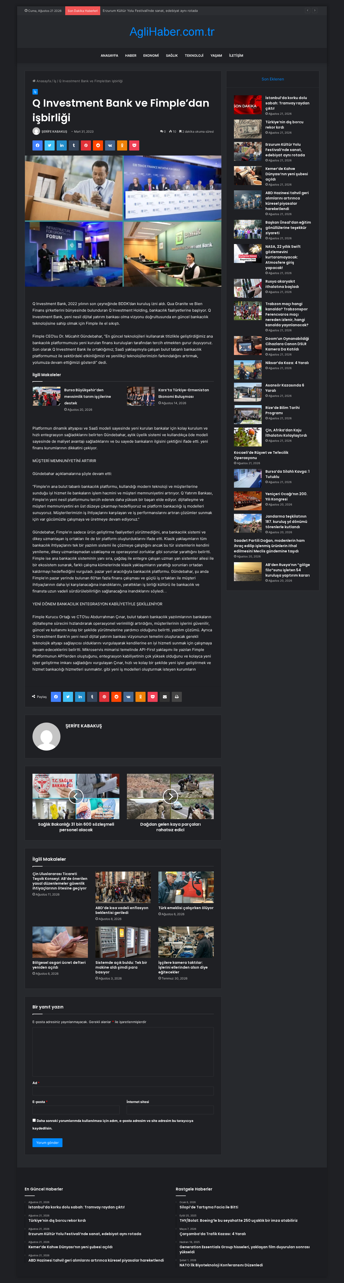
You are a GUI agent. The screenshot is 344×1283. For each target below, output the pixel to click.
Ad (36, 1083)
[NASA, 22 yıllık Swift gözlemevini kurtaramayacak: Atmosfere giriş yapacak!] (248, 253)
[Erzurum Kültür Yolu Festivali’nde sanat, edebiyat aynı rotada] (248, 151)
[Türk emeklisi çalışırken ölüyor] (186, 887)
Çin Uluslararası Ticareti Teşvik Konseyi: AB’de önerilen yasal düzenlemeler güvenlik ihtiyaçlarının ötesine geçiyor (59, 881)
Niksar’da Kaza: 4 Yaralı (287, 362)
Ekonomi (151, 55)
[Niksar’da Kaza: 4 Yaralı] (248, 369)
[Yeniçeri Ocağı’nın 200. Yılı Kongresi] (248, 500)
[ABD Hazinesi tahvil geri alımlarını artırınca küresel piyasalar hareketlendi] (248, 199)
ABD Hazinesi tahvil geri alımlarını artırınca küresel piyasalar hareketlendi (287, 200)
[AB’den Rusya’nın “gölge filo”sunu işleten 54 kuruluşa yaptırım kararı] (248, 571)
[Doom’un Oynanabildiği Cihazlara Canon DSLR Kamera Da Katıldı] (248, 345)
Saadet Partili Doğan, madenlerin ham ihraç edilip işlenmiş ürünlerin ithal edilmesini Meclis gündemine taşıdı (269, 546)
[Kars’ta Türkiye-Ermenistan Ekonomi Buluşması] (141, 396)
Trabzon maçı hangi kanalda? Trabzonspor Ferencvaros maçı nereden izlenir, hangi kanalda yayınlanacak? (286, 314)
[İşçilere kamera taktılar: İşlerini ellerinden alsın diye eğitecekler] (186, 942)
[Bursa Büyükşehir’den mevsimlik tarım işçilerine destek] (46, 396)
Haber (130, 55)
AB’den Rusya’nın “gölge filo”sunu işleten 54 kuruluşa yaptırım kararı (287, 570)
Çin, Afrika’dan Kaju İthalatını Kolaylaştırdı (286, 433)
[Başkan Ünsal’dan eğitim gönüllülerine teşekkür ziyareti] (248, 229)
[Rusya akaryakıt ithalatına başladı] (248, 288)
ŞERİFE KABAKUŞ (54, 131)
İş (55, 81)
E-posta (40, 1102)
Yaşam (216, 55)
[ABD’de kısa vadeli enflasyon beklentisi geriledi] (123, 887)
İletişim (236, 55)
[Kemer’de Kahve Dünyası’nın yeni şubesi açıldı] (248, 175)
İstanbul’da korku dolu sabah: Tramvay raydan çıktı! (287, 103)
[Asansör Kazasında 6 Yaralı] (248, 392)
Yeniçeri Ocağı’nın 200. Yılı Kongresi (286, 496)
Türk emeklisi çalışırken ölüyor (186, 907)
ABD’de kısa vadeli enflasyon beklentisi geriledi (121, 910)
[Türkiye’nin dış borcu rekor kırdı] (248, 129)
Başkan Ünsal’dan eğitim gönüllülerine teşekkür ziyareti (288, 227)
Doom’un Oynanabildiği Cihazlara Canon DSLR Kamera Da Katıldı (287, 344)
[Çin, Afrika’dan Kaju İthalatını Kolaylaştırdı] (248, 437)
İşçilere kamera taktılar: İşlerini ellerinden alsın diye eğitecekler (183, 967)
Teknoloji (194, 55)
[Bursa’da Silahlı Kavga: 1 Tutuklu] (248, 478)
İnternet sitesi (138, 1102)
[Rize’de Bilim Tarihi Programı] (248, 414)
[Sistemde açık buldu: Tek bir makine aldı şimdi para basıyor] (123, 942)
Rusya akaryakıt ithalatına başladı (282, 284)
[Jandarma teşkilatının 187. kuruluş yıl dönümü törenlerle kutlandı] (248, 523)
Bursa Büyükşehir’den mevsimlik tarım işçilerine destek (87, 396)
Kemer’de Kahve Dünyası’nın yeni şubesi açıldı (286, 174)
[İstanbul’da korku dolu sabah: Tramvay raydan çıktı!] (248, 104)
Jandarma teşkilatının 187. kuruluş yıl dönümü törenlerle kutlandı (286, 521)
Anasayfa (109, 55)
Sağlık (172, 55)
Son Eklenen (273, 79)
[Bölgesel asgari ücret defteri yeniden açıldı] (60, 942)
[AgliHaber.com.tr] (172, 31)
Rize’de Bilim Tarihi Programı (282, 410)
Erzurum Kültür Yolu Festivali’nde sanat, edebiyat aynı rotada (150, 11)
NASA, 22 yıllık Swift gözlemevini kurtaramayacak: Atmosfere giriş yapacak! (283, 257)
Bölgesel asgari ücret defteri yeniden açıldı (59, 965)
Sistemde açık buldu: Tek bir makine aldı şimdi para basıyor (121, 967)
